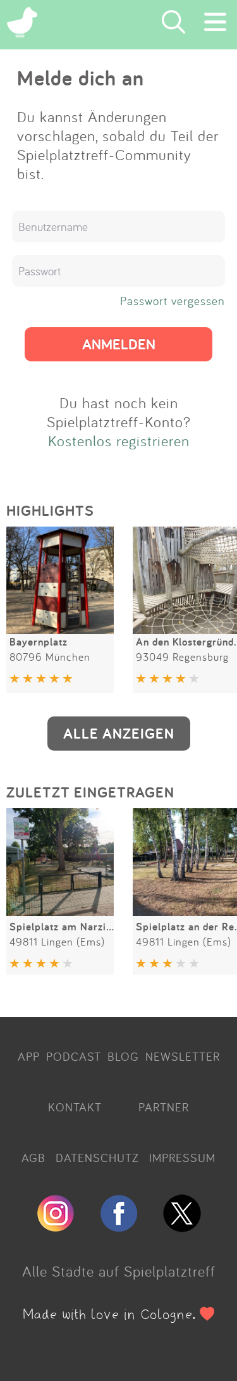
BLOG (123, 1056)
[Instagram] (56, 1226)
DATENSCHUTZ (97, 1157)
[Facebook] (119, 1226)
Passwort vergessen (172, 300)
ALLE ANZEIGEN (118, 733)
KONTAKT (75, 1107)
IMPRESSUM (182, 1157)
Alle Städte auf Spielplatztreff (119, 1270)
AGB (33, 1157)
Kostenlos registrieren (119, 440)
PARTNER (163, 1107)
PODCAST (73, 1056)
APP (29, 1056)
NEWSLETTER (182, 1056)
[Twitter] (182, 1226)
